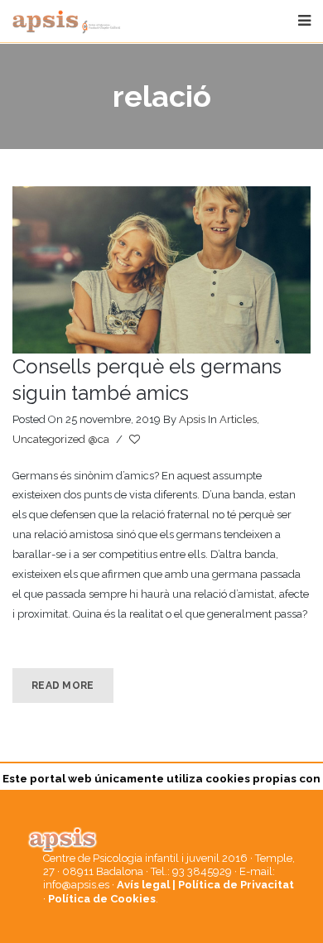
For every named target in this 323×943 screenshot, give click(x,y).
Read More (62, 685)
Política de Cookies (102, 898)
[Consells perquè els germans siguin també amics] (161, 270)
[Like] (135, 440)
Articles (238, 419)
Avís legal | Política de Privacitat (205, 884)
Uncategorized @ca (60, 439)
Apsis (192, 419)
